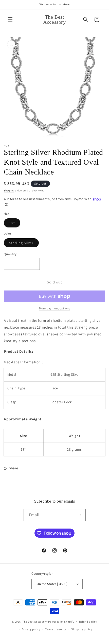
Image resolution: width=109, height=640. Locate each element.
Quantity (10, 254)
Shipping (9, 190)
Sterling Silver (24, 243)
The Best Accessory (35, 621)
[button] (10, 19)
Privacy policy (31, 629)
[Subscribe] (79, 515)
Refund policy (88, 621)
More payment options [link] (54, 308)
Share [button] (13, 468)
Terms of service (55, 629)
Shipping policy (81, 629)
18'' (14, 223)
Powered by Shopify (61, 621)
